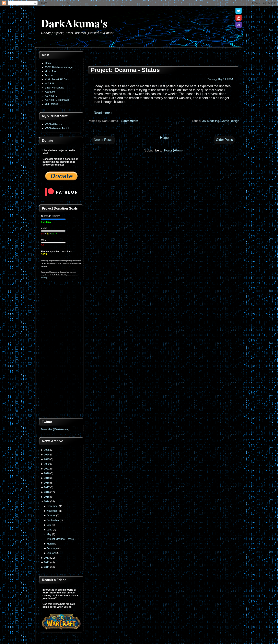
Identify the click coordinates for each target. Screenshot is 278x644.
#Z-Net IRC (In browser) (58, 99)
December (52, 506)
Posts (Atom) (173, 150)
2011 (47, 567)
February (52, 548)
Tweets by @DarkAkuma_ (55, 429)
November (52, 510)
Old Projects (51, 104)
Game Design (230, 121)
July (49, 525)
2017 (47, 487)
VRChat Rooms (53, 124)
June (49, 529)
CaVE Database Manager (59, 67)
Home (48, 63)
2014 (47, 501)
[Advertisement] (61, 350)
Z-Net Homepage (54, 87)
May (49, 534)
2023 (47, 459)
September (53, 520)
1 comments (129, 121)
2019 (47, 478)
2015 (47, 496)
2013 (47, 557)
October (51, 515)
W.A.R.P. (49, 83)
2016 (47, 492)
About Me (50, 91)
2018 (47, 482)
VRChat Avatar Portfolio (58, 128)
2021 (47, 468)
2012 (47, 562)
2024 (47, 454)
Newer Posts (103, 139)
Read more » (103, 113)
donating (44, 278)
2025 (47, 449)
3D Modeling (210, 121)
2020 (47, 473)
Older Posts (224, 139)
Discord (49, 75)
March (50, 543)
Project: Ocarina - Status (60, 539)
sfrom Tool (50, 71)
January (51, 553)
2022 (47, 464)
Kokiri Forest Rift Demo (57, 79)
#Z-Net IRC (51, 95)
